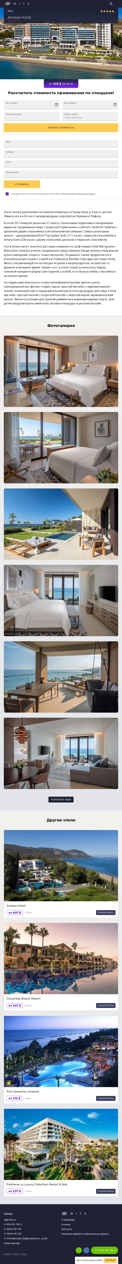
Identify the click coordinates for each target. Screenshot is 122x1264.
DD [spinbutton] (7, 106)
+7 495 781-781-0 (13, 1224)
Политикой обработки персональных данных (77, 194)
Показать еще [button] (61, 799)
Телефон (10, 152)
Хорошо (110, 1260)
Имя (8, 142)
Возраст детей (70, 114)
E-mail (8, 162)
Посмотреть (106, 912)
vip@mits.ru (10, 1220)
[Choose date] (56, 105)
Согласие (15, 194)
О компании (68, 1220)
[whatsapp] (79, 1250)
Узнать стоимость (61, 127)
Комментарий (12, 172)
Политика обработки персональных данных (85, 1234)
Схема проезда (12, 1243)
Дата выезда (70, 103)
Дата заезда (12, 103)
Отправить (22, 184)
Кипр (10, 11)
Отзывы (66, 1224)
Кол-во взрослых (14, 114)
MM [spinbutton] (12, 106)
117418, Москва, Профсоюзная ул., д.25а (25, 1238)
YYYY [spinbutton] (18, 106)
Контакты (67, 1229)
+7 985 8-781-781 (13, 1229)
